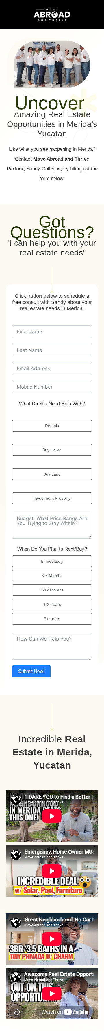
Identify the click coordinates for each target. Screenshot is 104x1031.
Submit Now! (31, 671)
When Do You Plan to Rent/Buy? (52, 549)
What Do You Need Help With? (52, 403)
